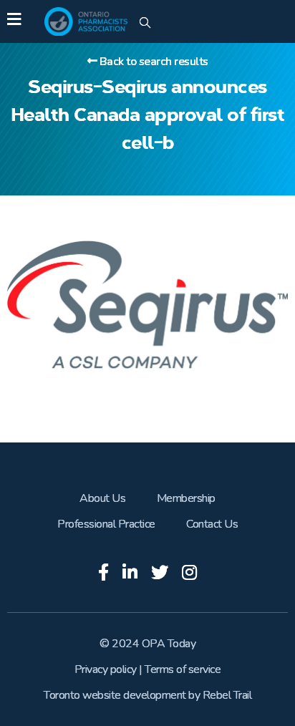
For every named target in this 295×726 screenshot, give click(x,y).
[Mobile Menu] (14, 21)
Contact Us (212, 524)
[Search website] (145, 23)
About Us (102, 498)
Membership (186, 498)
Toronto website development (115, 695)
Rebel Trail (227, 695)
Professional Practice (106, 524)
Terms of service (183, 669)
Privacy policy (105, 669)
